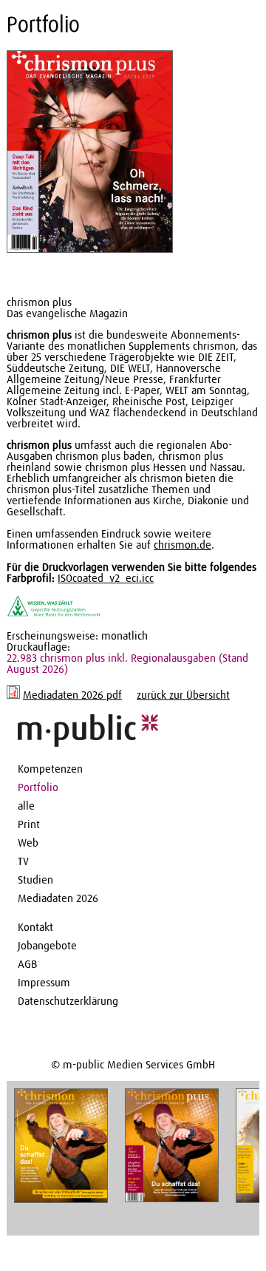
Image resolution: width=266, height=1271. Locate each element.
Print (29, 824)
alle (26, 806)
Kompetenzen (50, 769)
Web (28, 843)
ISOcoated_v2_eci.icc (106, 578)
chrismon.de (182, 545)
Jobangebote (47, 946)
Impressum (44, 983)
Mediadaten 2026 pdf (72, 695)
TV (23, 861)
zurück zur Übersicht (183, 695)
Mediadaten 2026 (58, 898)
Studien (35, 880)
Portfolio (38, 787)
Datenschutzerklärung (68, 1001)
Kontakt (35, 927)
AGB (27, 964)
